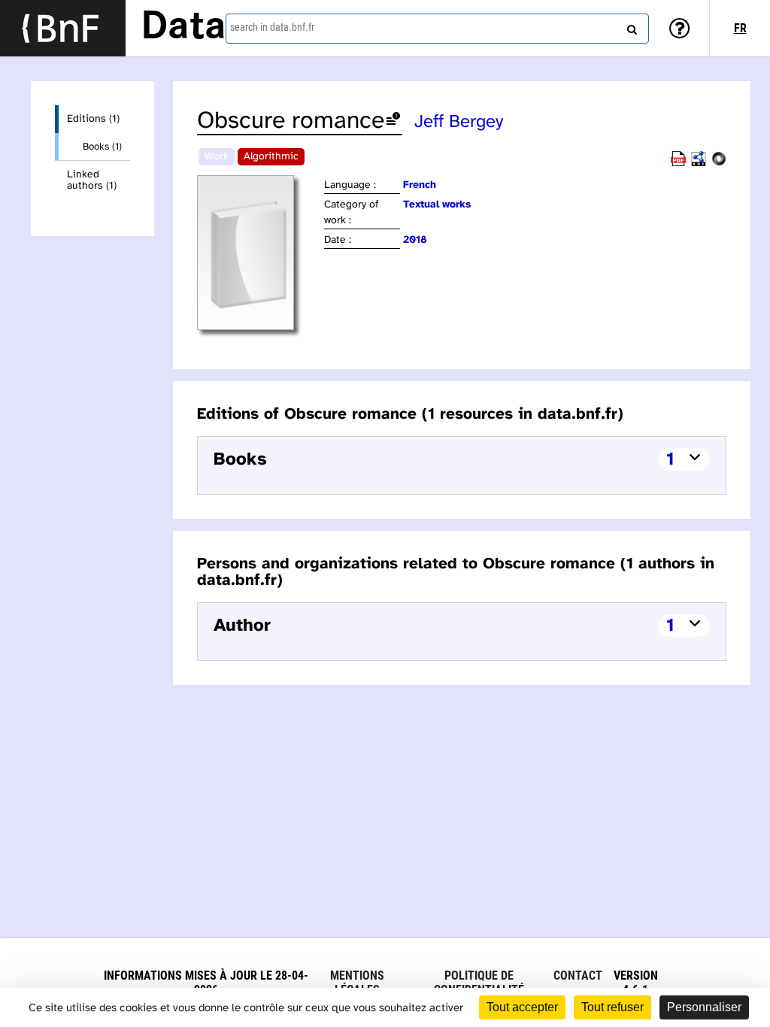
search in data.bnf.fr (272, 27)
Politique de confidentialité (479, 982)
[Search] (630, 26)
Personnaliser (704, 1007)
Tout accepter (522, 1007)
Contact (577, 975)
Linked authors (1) (92, 180)
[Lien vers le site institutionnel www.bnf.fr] (63, 28)
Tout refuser (612, 1007)
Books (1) (102, 146)
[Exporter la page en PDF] (678, 163)
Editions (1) (93, 119)
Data (183, 28)
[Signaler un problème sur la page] (393, 121)
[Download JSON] (718, 163)
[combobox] (437, 29)
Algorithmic (271, 156)
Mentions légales (357, 982)
